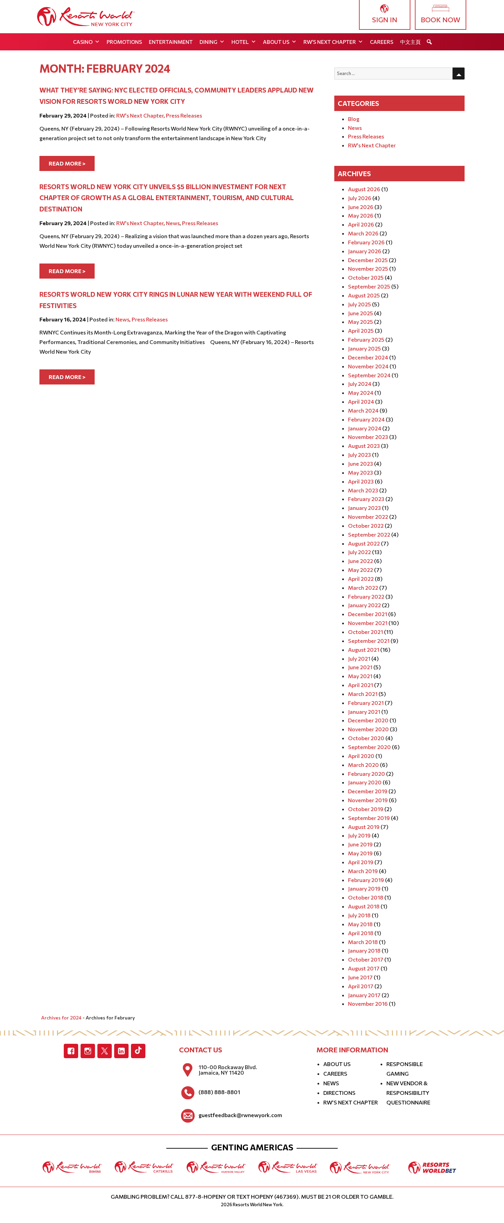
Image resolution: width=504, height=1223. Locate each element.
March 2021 (362, 693)
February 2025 (366, 339)
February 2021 (366, 702)
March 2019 (363, 871)
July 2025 (359, 304)
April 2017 (360, 986)
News (173, 223)
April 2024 (361, 401)
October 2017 (365, 959)
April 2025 (361, 330)
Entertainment (171, 42)
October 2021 (365, 631)
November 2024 (368, 366)
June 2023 (360, 463)
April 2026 (361, 224)
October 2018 (365, 897)
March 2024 (363, 410)
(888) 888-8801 (219, 1092)
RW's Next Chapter (140, 115)
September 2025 (369, 286)
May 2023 (360, 472)
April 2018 (360, 933)
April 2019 (360, 862)
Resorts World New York (258, 1204)
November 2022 (368, 516)
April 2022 (361, 578)
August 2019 (364, 826)
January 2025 (364, 348)
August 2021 (363, 649)
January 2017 (364, 995)
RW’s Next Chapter (329, 42)
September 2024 (369, 375)
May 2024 (360, 392)
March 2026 (363, 233)
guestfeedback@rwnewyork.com (240, 1115)
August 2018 (364, 906)
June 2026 (360, 207)
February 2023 (366, 499)
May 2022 (360, 569)
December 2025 (368, 260)
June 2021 (360, 667)
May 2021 (360, 676)
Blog (353, 118)
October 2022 (366, 525)
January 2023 (364, 507)
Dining (208, 42)
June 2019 (360, 844)
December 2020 (368, 720)
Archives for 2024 (61, 1017)
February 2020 (366, 773)
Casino (83, 42)
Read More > (67, 163)
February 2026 (366, 242)
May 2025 (360, 321)
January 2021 (364, 711)
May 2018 (360, 924)
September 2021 (368, 640)
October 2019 (365, 809)
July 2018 (359, 915)
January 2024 (364, 428)
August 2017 (364, 968)
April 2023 (361, 481)
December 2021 (367, 614)
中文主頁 (410, 42)
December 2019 (367, 791)
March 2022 (363, 587)
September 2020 (369, 747)
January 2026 (364, 251)
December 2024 (368, 357)
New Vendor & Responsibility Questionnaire (408, 1092)
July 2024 (359, 383)
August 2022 (364, 543)
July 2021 (359, 658)
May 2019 (360, 853)
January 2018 (364, 950)
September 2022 (369, 534)
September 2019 (369, 818)
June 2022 (360, 561)
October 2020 (366, 738)
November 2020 (368, 729)
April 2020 (361, 756)
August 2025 (364, 295)
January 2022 (364, 605)
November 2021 (367, 623)
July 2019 (359, 835)
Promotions (124, 42)
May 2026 (360, 215)
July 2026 (359, 198)
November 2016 (368, 1003)
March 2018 (363, 942)
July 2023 (359, 454)
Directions (339, 1092)
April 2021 (360, 685)
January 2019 (364, 888)
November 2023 (368, 436)
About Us (276, 42)
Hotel (240, 42)
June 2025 (360, 313)
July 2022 (359, 552)
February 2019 (366, 880)
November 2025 (368, 268)
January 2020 (365, 782)
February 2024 (366, 419)
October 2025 (366, 277)
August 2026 (364, 189)
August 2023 (364, 445)
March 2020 (363, 764)
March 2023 (363, 490)
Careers (381, 42)
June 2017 (360, 977)
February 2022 (366, 596)
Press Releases (184, 115)
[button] (429, 42)
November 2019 (368, 800)
